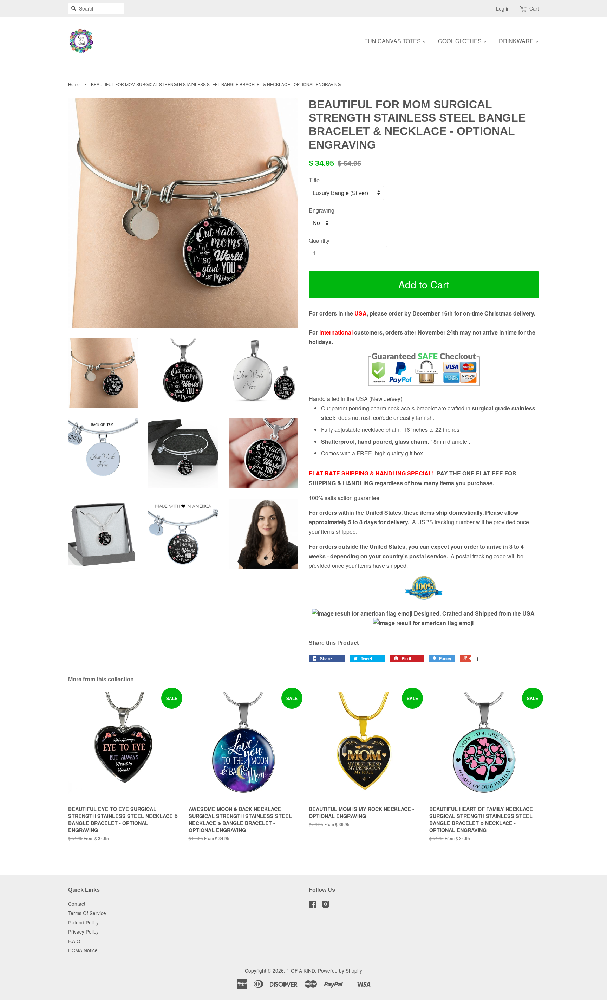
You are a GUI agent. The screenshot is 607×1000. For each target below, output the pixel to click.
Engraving (321, 210)
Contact (76, 903)
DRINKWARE (517, 41)
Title (314, 180)
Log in (503, 8)
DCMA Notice (83, 950)
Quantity (319, 240)
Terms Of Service (87, 912)
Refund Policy (83, 922)
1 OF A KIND (301, 970)
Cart (534, 8)
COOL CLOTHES (460, 41)
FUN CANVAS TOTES (393, 41)
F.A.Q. (75, 940)
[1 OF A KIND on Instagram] (325, 905)
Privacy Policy (83, 931)
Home (74, 84)
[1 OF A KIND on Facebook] (313, 905)
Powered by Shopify (340, 970)
